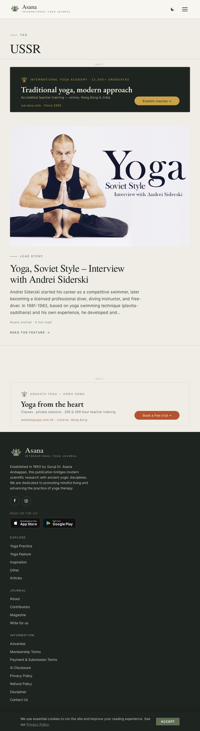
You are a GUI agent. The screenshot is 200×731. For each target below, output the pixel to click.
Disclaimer (18, 692)
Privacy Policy (21, 676)
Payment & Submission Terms (33, 659)
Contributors (20, 607)
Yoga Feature (20, 554)
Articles (16, 578)
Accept (168, 721)
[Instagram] (26, 501)
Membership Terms (25, 652)
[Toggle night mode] (172, 9)
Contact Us (19, 700)
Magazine (18, 615)
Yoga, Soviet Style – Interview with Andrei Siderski (67, 273)
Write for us (19, 623)
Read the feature (27, 332)
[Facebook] (14, 501)
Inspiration (18, 562)
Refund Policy (21, 684)
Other (14, 570)
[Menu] (185, 9)
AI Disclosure (20, 668)
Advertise (17, 644)
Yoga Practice (21, 546)
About (15, 599)
